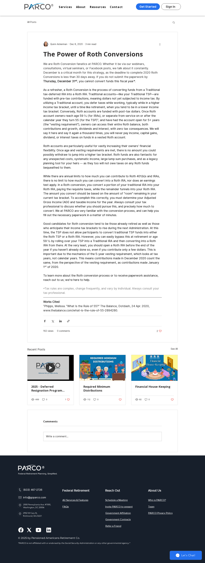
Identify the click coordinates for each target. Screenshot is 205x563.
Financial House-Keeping (152, 387)
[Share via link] (68, 321)
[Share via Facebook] (44, 321)
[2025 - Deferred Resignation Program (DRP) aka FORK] (50, 368)
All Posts (31, 22)
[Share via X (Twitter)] (52, 321)
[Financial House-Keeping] (154, 368)
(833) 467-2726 (32, 489)
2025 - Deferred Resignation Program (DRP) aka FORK (46, 388)
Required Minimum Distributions (96, 388)
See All (174, 349)
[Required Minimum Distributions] (102, 368)
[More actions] (160, 44)
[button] (100, 7)
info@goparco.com (34, 497)
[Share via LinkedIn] (60, 321)
